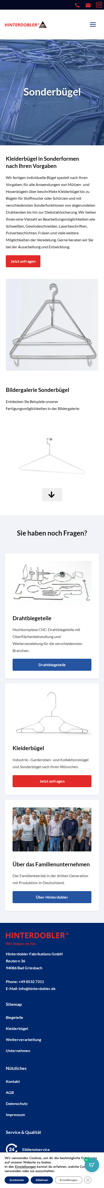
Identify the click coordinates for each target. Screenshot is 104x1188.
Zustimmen (16, 1180)
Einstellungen (25, 1167)
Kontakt (13, 1081)
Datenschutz (17, 1103)
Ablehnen (42, 1180)
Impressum (15, 1114)
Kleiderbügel (17, 1028)
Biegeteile (14, 1017)
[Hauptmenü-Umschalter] (92, 24)
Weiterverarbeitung (23, 1039)
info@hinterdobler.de (37, 988)
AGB (10, 1092)
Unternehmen (18, 1050)
